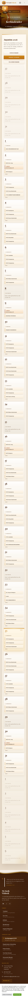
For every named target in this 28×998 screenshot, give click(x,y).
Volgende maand (14, 62)
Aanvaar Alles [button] (17, 994)
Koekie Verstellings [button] (7, 994)
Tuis (10, 11)
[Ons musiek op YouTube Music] (6, 903)
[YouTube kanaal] (3, 903)
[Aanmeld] (24, 2)
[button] (5, 10)
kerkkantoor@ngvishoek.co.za (11, 976)
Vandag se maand (14, 57)
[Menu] (20, 2)
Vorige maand (14, 52)
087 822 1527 (7, 972)
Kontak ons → (7, 980)
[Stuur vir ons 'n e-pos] (10, 903)
